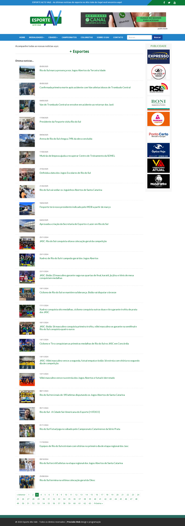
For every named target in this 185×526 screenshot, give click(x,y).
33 (59, 499)
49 (18, 503)
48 (136, 499)
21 (122, 494)
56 (54, 503)
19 (112, 494)
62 (85, 503)
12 (76, 494)
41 (100, 499)
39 (90, 499)
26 (23, 499)
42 (105, 499)
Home (22, 37)
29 (38, 499)
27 (28, 499)
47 (131, 499)
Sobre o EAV (103, 37)
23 (133, 494)
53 (38, 503)
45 (121, 499)
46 (126, 499)
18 (107, 494)
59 (69, 503)
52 (33, 503)
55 (49, 503)
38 (85, 499)
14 (86, 494)
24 (138, 494)
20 (117, 494)
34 (64, 499)
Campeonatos (69, 37)
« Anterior (21, 494)
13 (81, 494)
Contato (118, 37)
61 (80, 503)
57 (59, 503)
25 (18, 499)
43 (110, 499)
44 (116, 499)
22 (128, 494)
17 (102, 494)
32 (54, 499)
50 (23, 503)
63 (90, 503)
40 (95, 499)
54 (44, 503)
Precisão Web (73, 522)
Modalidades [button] (36, 37)
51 (28, 503)
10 (66, 494)
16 (97, 494)
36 (74, 499)
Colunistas (87, 37)
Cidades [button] (52, 37)
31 (49, 499)
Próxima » (98, 503)
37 (80, 499)
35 (69, 499)
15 (92, 494)
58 (64, 503)
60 (74, 503)
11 (71, 494)
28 (33, 499)
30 (44, 499)
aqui (56, 46)
